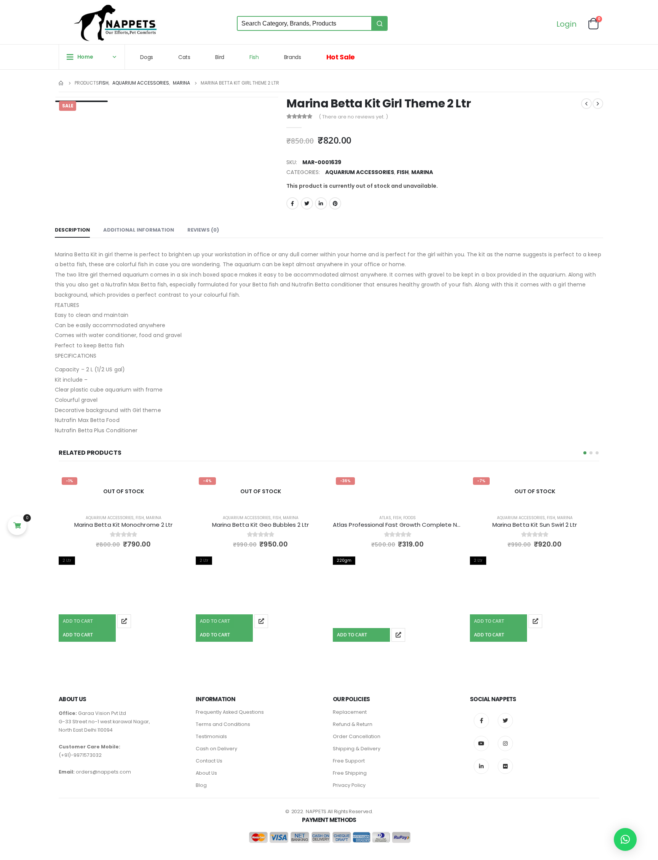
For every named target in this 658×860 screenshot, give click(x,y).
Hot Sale (340, 57)
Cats (184, 57)
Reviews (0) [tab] (203, 229)
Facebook (292, 203)
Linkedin (481, 766)
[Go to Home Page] (61, 83)
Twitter (307, 203)
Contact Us (209, 761)
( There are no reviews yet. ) (353, 116)
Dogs (146, 57)
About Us (206, 773)
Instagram (505, 743)
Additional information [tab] (138, 229)
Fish (254, 57)
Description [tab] (72, 229)
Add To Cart (78, 621)
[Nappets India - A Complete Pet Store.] (115, 23)
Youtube (481, 743)
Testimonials (211, 736)
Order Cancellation (356, 736)
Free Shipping (350, 773)
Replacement (350, 712)
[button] (585, 452)
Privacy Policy (349, 785)
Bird (219, 57)
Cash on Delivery (216, 748)
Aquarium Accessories (359, 172)
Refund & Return (352, 724)
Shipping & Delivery (356, 748)
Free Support (349, 761)
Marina (422, 172)
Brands (292, 57)
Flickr (505, 766)
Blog (201, 785)
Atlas (385, 518)
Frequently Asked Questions (230, 712)
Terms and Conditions (223, 724)
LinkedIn (321, 203)
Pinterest (335, 203)
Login (566, 24)
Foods (409, 518)
